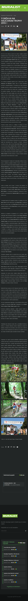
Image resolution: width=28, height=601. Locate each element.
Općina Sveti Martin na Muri (11, 573)
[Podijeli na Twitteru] (8, 26)
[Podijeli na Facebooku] (5, 26)
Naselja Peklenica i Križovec (11, 560)
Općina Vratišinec (8, 580)
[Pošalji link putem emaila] (17, 26)
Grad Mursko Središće (10, 547)
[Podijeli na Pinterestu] (11, 26)
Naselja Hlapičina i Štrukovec (11, 554)
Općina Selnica (8, 567)
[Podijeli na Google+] (14, 26)
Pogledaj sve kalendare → (14, 586)
